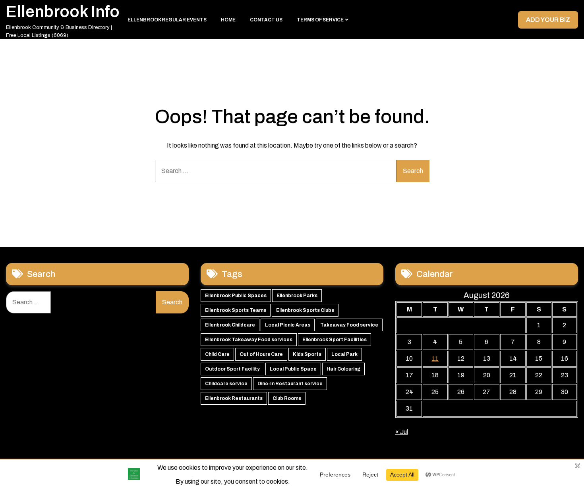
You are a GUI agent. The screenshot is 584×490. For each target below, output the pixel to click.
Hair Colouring (343, 369)
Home (228, 20)
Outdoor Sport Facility (232, 369)
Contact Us (266, 20)
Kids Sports (307, 354)
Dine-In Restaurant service (290, 383)
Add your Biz (548, 19)
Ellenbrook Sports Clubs (305, 310)
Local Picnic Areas (287, 325)
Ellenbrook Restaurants (234, 398)
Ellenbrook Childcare (230, 325)
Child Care (217, 354)
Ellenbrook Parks (297, 295)
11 (435, 358)
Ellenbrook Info (63, 11)
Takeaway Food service (349, 325)
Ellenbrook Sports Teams (235, 310)
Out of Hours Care (261, 354)
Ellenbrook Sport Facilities (334, 339)
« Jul (401, 432)
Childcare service (226, 383)
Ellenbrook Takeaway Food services (248, 339)
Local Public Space (293, 369)
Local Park (344, 354)
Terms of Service (320, 20)
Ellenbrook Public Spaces (236, 295)
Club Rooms (287, 398)
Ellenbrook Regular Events (167, 20)
